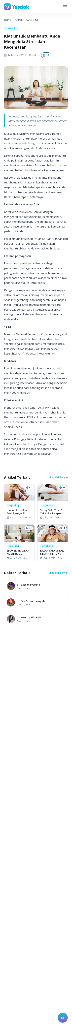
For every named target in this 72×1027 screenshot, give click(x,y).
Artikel (18, 19)
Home (7, 19)
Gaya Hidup (32, 19)
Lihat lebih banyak (58, 477)
